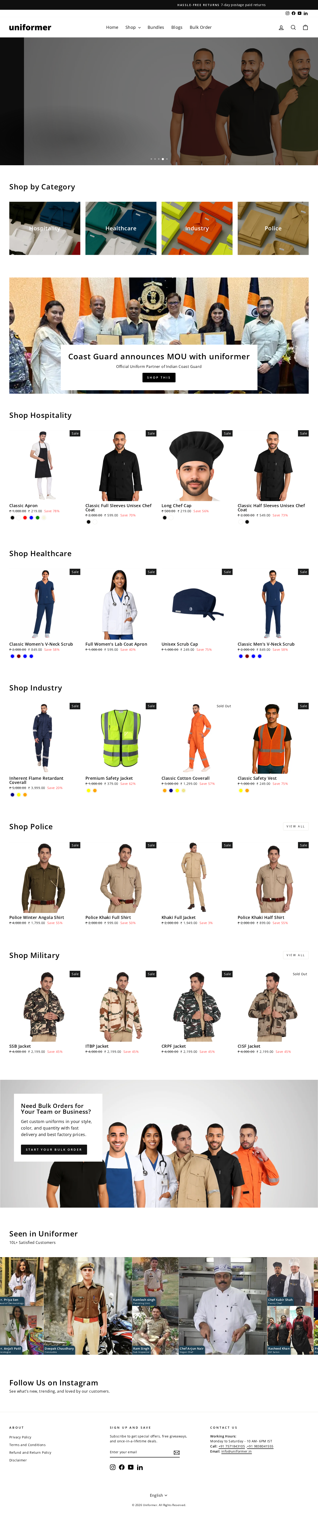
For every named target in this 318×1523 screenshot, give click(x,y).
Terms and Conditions (27, 1445)
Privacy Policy (20, 1437)
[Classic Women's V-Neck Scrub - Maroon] (19, 656)
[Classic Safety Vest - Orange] (247, 790)
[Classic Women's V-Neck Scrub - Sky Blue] (31, 656)
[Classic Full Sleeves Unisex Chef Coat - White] (95, 522)
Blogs (177, 27)
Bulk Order (201, 27)
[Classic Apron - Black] (12, 517)
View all (296, 826)
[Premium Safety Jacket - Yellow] (88, 790)
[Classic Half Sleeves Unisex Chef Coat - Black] (247, 522)
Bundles (156, 27)
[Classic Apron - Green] (37, 517)
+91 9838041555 (260, 1446)
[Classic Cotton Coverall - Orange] (164, 790)
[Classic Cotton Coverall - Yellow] (177, 790)
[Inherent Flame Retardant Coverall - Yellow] (19, 795)
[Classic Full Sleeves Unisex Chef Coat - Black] (88, 522)
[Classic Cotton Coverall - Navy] (171, 790)
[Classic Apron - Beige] (44, 517)
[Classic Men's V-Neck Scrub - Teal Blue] (253, 656)
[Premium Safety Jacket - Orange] (95, 790)
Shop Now (25, 151)
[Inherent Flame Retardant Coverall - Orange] (25, 795)
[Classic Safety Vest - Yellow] (241, 790)
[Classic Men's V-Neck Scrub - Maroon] (247, 656)
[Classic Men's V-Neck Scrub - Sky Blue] (259, 656)
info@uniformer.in (236, 1451)
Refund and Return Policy (30, 1452)
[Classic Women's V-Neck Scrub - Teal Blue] (25, 656)
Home (112, 27)
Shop (131, 27)
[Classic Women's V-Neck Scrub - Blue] (12, 656)
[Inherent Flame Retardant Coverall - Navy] (12, 795)
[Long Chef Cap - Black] (164, 517)
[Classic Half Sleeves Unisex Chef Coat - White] (241, 522)
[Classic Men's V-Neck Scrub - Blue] (241, 656)
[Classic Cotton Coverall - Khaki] (183, 790)
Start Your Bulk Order (54, 1149)
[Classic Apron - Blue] (31, 517)
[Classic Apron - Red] (25, 517)
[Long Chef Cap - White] (171, 517)
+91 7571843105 (232, 1446)
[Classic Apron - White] (19, 517)
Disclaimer (18, 1460)
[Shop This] (159, 336)
